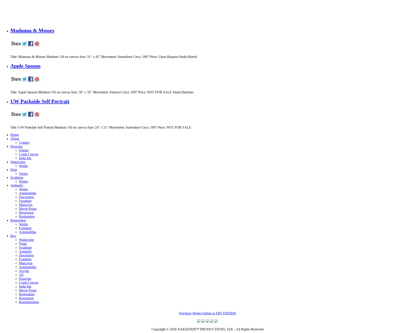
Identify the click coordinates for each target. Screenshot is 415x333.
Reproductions (29, 302)
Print (13, 170)
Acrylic (24, 271)
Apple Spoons (25, 66)
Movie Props (28, 208)
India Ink (25, 158)
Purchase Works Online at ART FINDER (207, 313)
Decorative (26, 197)
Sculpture (16, 177)
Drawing (16, 146)
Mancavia (25, 205)
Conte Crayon (28, 154)
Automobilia (27, 193)
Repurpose (26, 212)
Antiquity (16, 185)
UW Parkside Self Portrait (39, 101)
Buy (13, 236)
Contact (24, 142)
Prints (23, 243)
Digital (23, 150)
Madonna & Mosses (32, 30)
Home (14, 135)
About (14, 138)
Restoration (27, 216)
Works (23, 166)
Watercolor (17, 162)
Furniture (25, 201)
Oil (21, 275)
